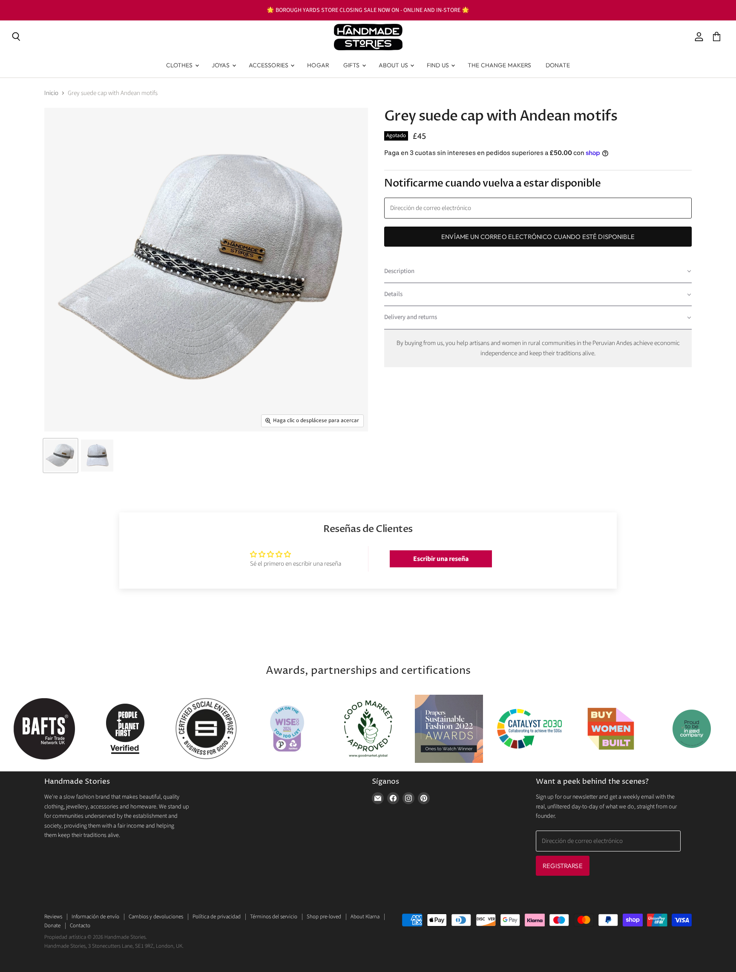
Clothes (180, 65)
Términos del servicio (273, 916)
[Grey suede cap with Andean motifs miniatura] (60, 455)
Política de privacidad (217, 916)
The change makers (499, 65)
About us (394, 65)
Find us (438, 65)
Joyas (221, 65)
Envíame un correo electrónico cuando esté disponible (538, 237)
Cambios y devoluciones (156, 916)
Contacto (80, 925)
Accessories (269, 65)
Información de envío (95, 916)
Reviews (53, 916)
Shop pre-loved (324, 916)
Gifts (352, 65)
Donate (558, 65)
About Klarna (365, 916)
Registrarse (563, 866)
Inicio (51, 93)
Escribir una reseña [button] (441, 559)
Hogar (318, 65)
